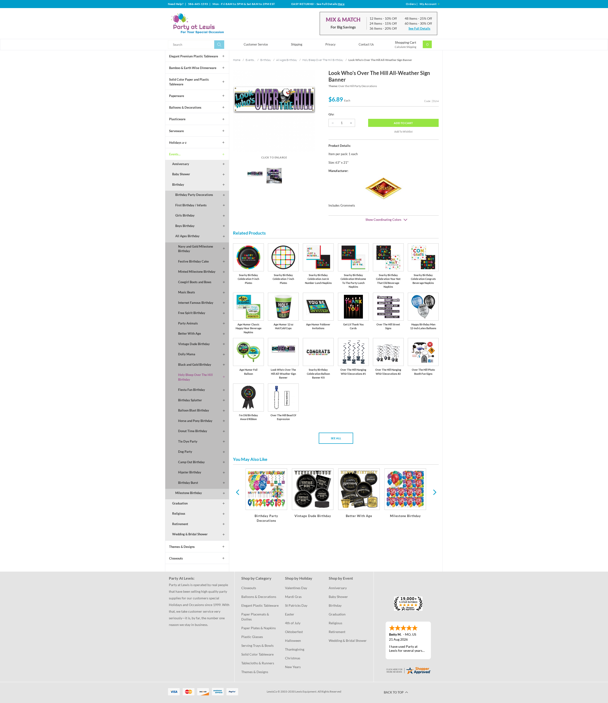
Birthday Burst (188, 483)
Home (236, 60)
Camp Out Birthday (191, 462)
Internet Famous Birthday (195, 303)
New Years (293, 667)
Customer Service (256, 44)
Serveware (176, 131)
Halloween (293, 640)
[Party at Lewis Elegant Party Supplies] (209, 23)
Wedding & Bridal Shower (190, 534)
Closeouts (176, 558)
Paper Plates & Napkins (258, 628)
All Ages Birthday (187, 236)
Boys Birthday (185, 226)
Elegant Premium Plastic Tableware (193, 56)
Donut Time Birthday (192, 431)
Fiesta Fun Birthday (191, 390)
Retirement (180, 524)
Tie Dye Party (187, 441)
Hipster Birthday (189, 472)
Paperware (176, 96)
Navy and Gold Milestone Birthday (195, 249)
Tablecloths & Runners (257, 663)
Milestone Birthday (188, 493)
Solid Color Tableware (257, 654)
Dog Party (185, 451)
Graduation (180, 503)
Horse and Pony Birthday (195, 421)
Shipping (296, 44)
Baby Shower (181, 174)
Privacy (330, 44)
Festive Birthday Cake (193, 261)
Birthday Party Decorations (194, 195)
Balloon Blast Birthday (193, 410)
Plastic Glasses (252, 637)
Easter (289, 614)
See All (336, 438)
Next (434, 492)
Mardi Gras (293, 597)
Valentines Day (296, 588)
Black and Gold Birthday (194, 364)
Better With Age (189, 333)
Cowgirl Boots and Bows (194, 282)
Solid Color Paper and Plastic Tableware (189, 82)
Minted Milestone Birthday (196, 271)
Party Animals (188, 323)
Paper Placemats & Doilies (255, 616)
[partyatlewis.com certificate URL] (408, 670)
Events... (174, 154)
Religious (178, 513)
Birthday (178, 184)
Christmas (292, 658)
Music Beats (186, 292)
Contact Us (366, 44)
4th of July (292, 623)
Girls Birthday (185, 215)
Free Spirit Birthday (191, 313)
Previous (237, 492)
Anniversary (180, 164)
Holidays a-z (177, 142)
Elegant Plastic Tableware (260, 605)
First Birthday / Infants (191, 205)
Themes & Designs (182, 547)
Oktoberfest (294, 632)
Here (341, 4)
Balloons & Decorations (185, 107)
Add (403, 123)
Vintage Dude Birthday (194, 344)
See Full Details (419, 28)
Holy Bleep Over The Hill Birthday (195, 377)
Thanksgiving (294, 649)
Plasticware (177, 119)
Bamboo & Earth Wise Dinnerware (192, 68)
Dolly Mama (186, 354)
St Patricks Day (296, 605)
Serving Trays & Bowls (257, 645)
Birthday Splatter (190, 400)
